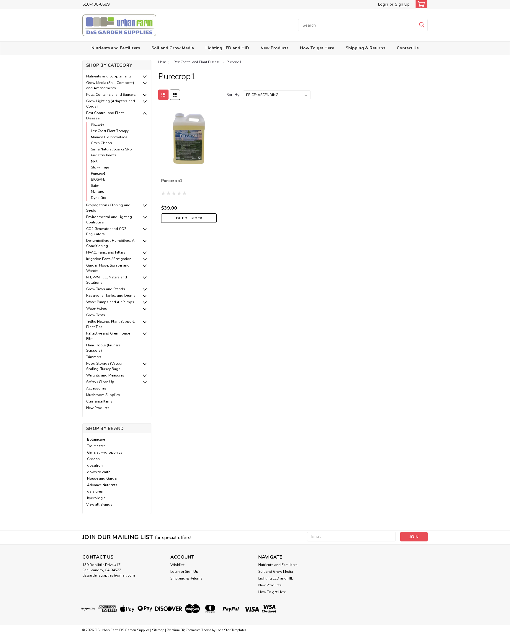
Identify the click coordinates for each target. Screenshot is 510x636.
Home (162, 62)
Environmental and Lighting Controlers (109, 220)
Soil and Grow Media (172, 48)
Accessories (96, 388)
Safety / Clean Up (100, 381)
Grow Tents (95, 315)
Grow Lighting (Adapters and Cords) (110, 104)
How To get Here (317, 48)
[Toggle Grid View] (163, 95)
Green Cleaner (101, 143)
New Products (274, 48)
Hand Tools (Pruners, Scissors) (103, 348)
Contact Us (408, 48)
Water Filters (96, 308)
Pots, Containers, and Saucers (111, 94)
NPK (94, 161)
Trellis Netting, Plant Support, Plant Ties (110, 324)
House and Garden (102, 478)
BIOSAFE (98, 179)
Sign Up (402, 4)
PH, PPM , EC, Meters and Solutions (106, 280)
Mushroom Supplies (103, 394)
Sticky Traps (100, 167)
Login (383, 4)
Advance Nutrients (102, 485)
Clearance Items (99, 401)
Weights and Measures (105, 375)
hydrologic (96, 498)
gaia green (95, 491)
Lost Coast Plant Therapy (110, 131)
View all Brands (99, 504)
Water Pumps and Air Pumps (110, 302)
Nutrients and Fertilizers (115, 48)
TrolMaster (96, 446)
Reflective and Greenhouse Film (108, 336)
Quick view (189, 165)
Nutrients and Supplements (109, 76)
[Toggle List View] (175, 95)
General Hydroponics (104, 452)
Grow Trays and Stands (105, 289)
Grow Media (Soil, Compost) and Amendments (110, 85)
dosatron (95, 465)
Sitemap (158, 630)
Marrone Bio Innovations (109, 137)
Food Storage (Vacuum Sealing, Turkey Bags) (105, 366)
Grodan (93, 459)
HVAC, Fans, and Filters (105, 252)
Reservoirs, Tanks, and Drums (110, 295)
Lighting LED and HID (227, 48)
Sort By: (233, 95)
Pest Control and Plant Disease (105, 116)
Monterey (97, 191)
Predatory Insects (103, 155)
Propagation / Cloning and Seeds (108, 208)
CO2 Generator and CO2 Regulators (106, 231)
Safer (95, 186)
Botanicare (96, 439)
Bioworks (97, 125)
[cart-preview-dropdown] (420, 4)
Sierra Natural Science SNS (111, 149)
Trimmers (94, 357)
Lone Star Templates (231, 630)
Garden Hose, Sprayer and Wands (108, 268)
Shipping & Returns (365, 48)
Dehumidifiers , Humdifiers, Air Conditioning (111, 243)
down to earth (98, 472)
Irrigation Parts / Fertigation (108, 259)
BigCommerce (190, 630)
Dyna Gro (98, 198)
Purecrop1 (98, 173)
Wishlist (177, 564)
